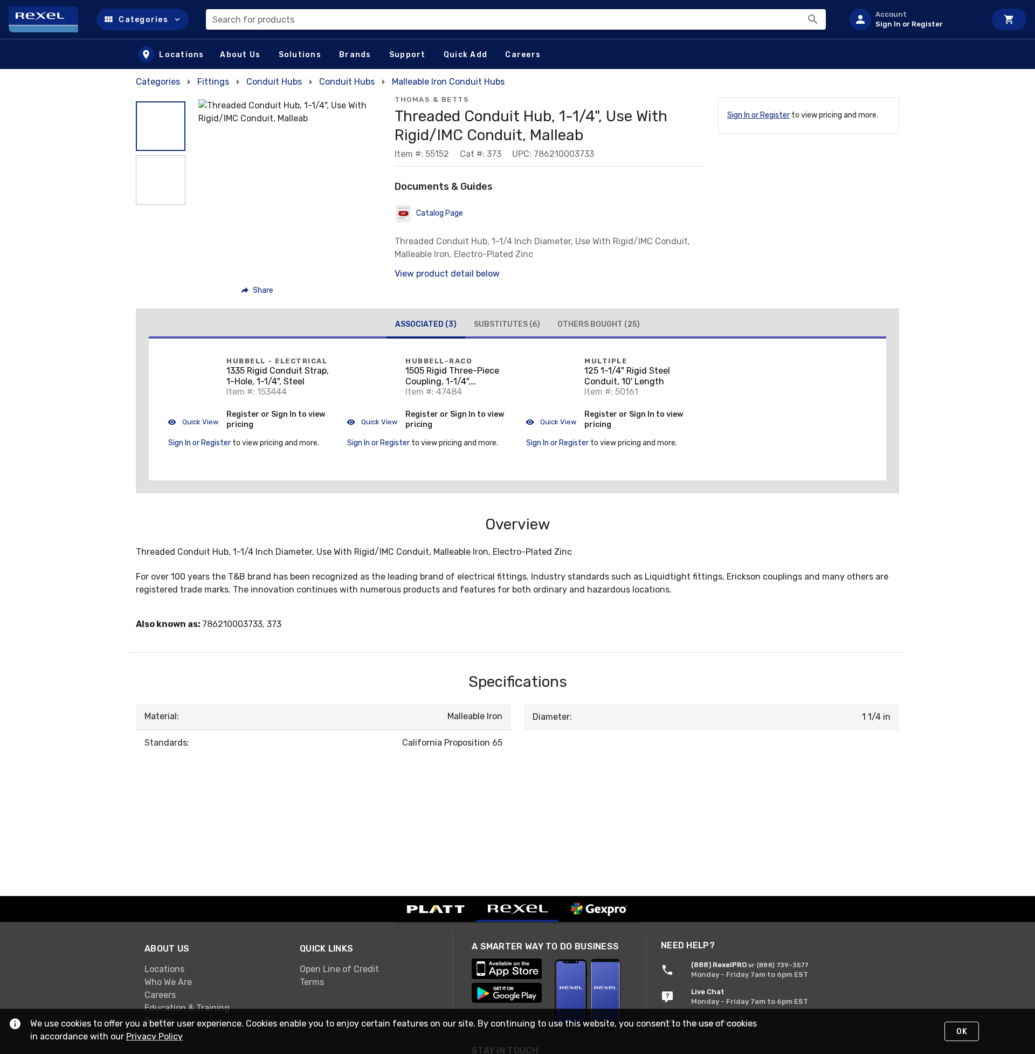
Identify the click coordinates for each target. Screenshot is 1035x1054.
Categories (158, 82)
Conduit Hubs (274, 82)
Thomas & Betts (432, 99)
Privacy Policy (154, 1036)
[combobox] (516, 19)
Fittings (213, 82)
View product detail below (447, 273)
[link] (213, 969)
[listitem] (913, 19)
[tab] (426, 326)
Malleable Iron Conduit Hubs (448, 82)
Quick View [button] (199, 422)
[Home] (48, 19)
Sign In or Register (758, 115)
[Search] (812, 19)
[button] (142, 19)
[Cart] (1009, 19)
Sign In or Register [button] (199, 442)
